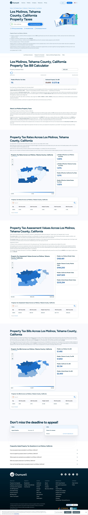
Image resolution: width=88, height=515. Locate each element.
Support (74, 480)
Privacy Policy (12, 507)
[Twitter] (73, 474)
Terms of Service (18, 507)
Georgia (38, 488)
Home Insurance (14, 492)
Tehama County (31, 8)
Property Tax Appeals (15, 483)
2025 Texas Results (60, 483)
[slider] (12, 73)
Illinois (38, 490)
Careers (47, 486)
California (25, 8)
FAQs (73, 485)
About (46, 483)
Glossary (58, 498)
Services (12, 480)
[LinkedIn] (66, 474)
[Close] (86, 512)
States (38, 480)
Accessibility (27, 507)
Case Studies (59, 488)
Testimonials (59, 494)
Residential (26, 483)
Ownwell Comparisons (61, 485)
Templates (58, 496)
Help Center (75, 483)
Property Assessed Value (16, 69)
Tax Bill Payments (14, 488)
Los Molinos (39, 8)
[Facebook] (62, 474)
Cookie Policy (16, 513)
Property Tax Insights (61, 490)
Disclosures (32, 507)
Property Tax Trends (60, 492)
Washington (39, 498)
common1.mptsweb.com (68, 433)
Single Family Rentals (29, 485)
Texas (38, 496)
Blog (57, 486)
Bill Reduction (13, 494)
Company (47, 480)
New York (39, 492)
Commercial (27, 486)
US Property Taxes (18, 8)
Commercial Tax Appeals (16, 486)
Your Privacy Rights (58, 512)
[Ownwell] (14, 2)
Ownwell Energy (14, 490)
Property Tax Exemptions (16, 485)
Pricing (46, 485)
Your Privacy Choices (14, 508)
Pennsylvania (40, 494)
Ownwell (15, 156)
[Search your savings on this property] (75, 203)
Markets (26, 480)
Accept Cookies (76, 512)
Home (11, 8)
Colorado (39, 485)
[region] (44, 512)
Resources (58, 480)
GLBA (23, 507)
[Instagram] (69, 474)
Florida (38, 486)
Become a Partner (49, 488)
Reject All (67, 512)
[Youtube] (77, 474)
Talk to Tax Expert (14, 496)
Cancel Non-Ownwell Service (63, 500)
